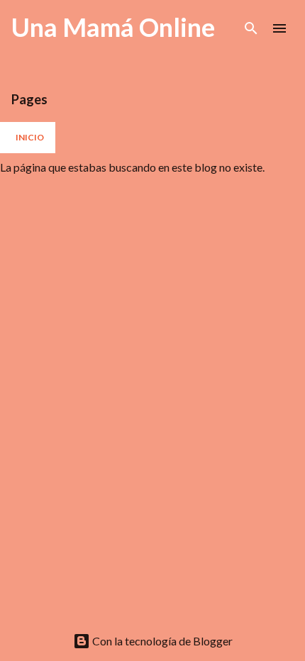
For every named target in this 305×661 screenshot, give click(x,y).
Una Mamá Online (113, 27)
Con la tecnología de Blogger (161, 641)
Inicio (30, 137)
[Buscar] (251, 28)
